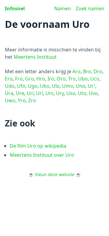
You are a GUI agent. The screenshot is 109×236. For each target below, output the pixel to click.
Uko (44, 86)
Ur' (91, 86)
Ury (60, 93)
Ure (20, 93)
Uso (70, 93)
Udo (10, 86)
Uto (82, 93)
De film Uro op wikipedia (38, 146)
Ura (9, 93)
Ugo (33, 86)
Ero (9, 78)
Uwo (10, 100)
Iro (51, 78)
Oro (61, 78)
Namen (62, 8)
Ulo (56, 86)
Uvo (93, 93)
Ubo (83, 78)
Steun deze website (54, 174)
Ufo (21, 86)
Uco (94, 78)
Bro (87, 71)
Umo (67, 86)
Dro (98, 71)
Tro (72, 78)
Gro (29, 78)
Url (39, 93)
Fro (19, 78)
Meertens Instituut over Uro (42, 155)
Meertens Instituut (35, 57)
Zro (32, 100)
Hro (40, 78)
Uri (30, 93)
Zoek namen (90, 8)
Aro (76, 71)
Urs (49, 93)
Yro (22, 100)
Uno (80, 86)
